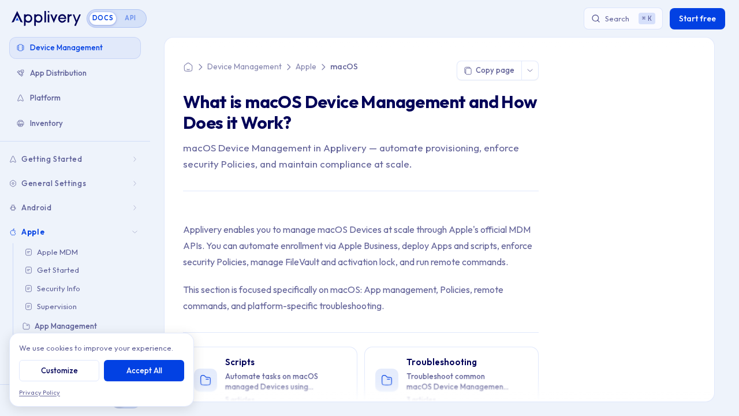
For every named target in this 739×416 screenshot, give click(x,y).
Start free (697, 18)
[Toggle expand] (136, 159)
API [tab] (130, 18)
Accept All (144, 370)
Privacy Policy (39, 392)
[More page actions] (529, 70)
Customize (59, 370)
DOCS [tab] (103, 18)
